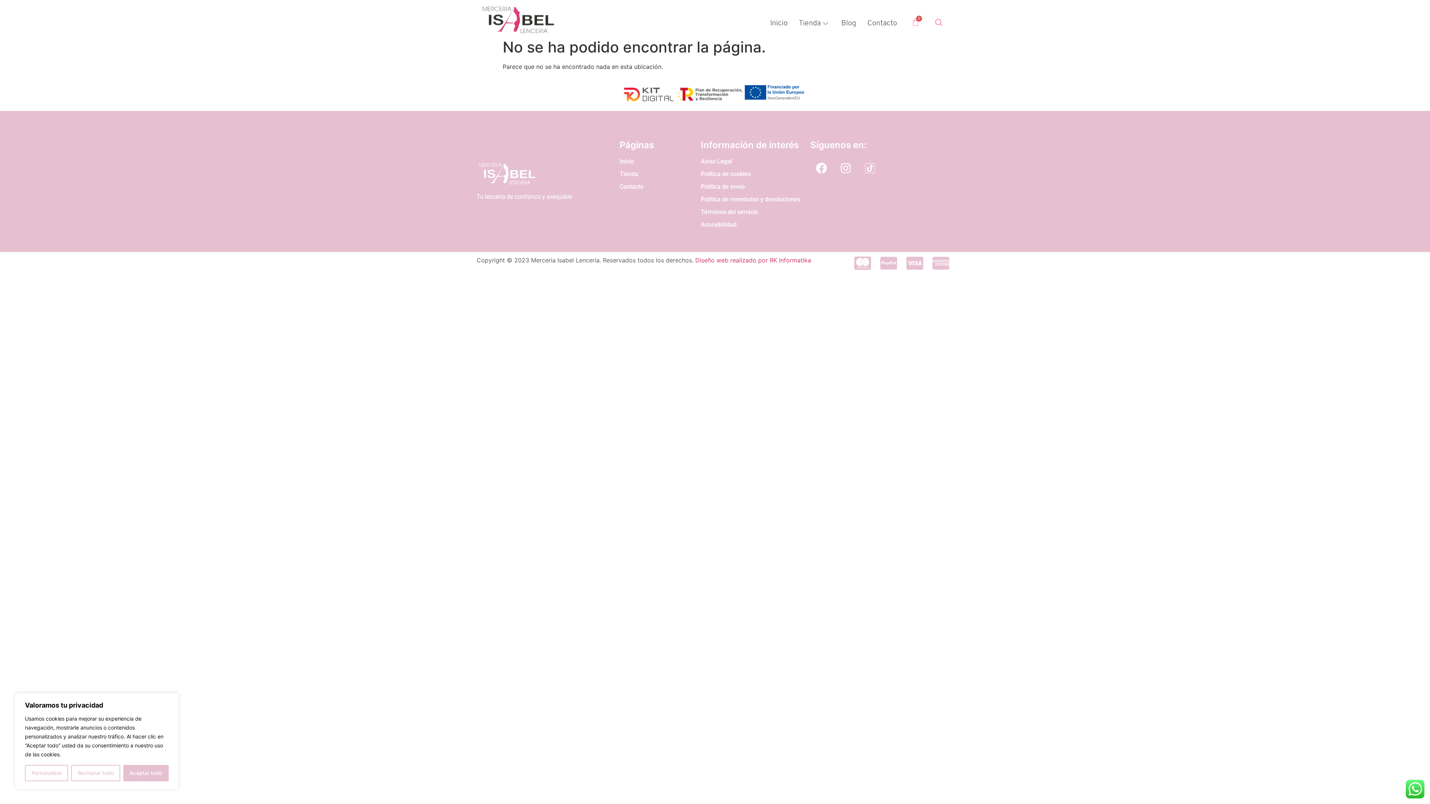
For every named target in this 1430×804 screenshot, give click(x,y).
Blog (848, 23)
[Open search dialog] (938, 23)
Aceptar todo (146, 773)
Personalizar (47, 773)
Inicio (779, 23)
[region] (97, 741)
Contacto (882, 23)
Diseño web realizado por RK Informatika (753, 260)
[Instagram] (846, 168)
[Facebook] (821, 168)
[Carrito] (915, 22)
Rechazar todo (96, 773)
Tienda (810, 23)
